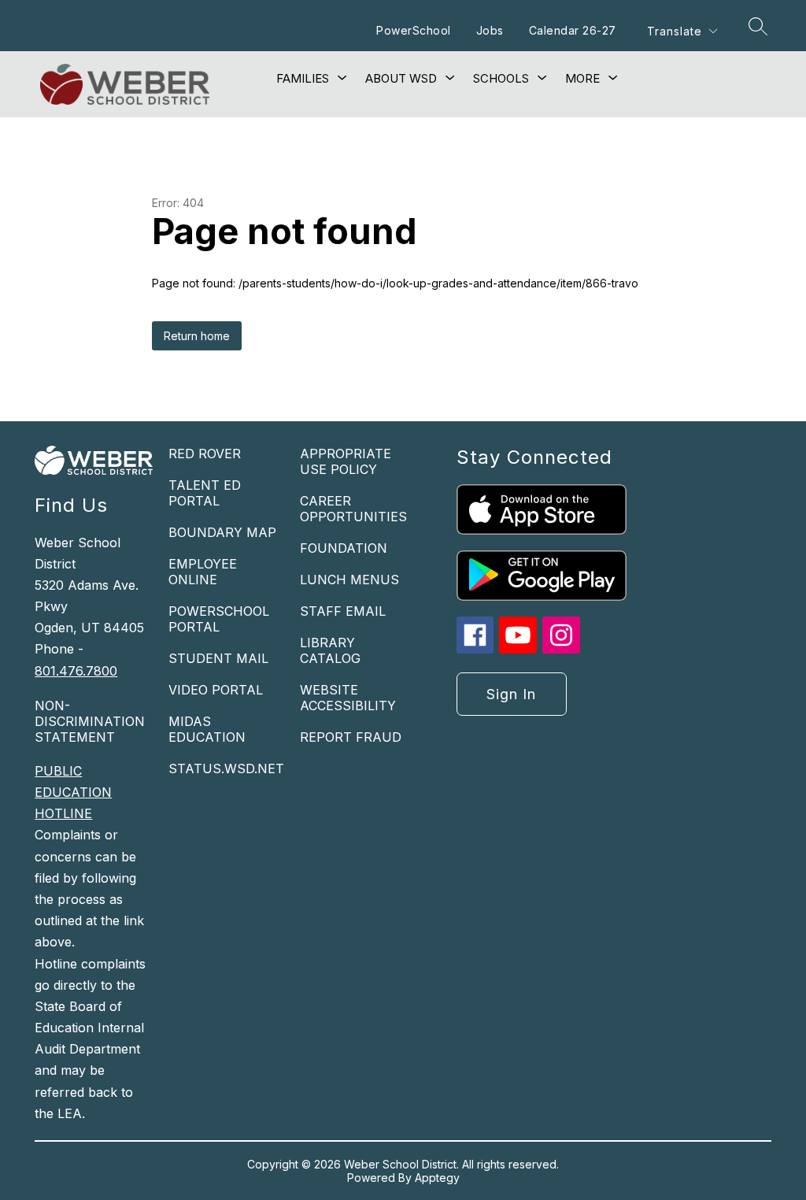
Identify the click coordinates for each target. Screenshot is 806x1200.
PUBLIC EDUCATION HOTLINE (73, 792)
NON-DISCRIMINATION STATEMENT (90, 721)
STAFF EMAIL (343, 611)
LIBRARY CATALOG (330, 650)
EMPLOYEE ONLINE (202, 571)
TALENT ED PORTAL (204, 493)
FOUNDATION (343, 548)
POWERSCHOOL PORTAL (218, 619)
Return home (197, 336)
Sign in (511, 694)
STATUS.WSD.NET (226, 768)
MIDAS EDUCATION (207, 729)
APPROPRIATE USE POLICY (345, 461)
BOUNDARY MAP (222, 532)
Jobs (490, 30)
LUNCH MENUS (349, 579)
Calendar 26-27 (572, 30)
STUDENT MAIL (218, 658)
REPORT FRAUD (350, 737)
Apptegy (437, 1177)
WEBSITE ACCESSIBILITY (348, 697)
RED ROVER (204, 453)
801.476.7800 (76, 671)
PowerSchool (413, 30)
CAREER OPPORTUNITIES (353, 508)
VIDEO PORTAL (215, 690)
